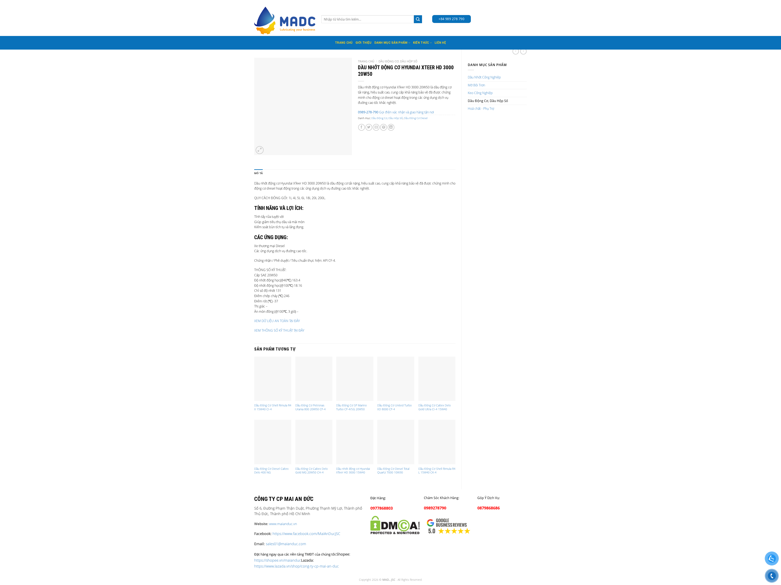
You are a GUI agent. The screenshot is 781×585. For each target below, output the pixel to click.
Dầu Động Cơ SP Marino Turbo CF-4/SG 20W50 (351, 407)
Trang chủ (366, 61)
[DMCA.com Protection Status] (395, 524)
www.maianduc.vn (283, 523)
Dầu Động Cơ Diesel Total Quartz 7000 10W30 (393, 470)
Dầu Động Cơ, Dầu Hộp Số (488, 101)
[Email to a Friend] (376, 127)
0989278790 (435, 508)
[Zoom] (260, 150)
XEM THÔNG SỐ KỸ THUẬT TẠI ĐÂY (279, 330)
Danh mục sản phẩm (391, 42)
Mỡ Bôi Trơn (476, 85)
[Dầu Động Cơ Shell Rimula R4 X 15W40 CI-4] (272, 379)
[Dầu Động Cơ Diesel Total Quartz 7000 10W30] (395, 442)
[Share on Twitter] (368, 127)
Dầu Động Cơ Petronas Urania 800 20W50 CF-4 (310, 407)
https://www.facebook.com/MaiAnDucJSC (306, 533)
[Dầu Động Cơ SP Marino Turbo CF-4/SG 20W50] (354, 379)
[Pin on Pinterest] (383, 127)
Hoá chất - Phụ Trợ (481, 108)
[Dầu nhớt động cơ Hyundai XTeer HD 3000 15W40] (354, 442)
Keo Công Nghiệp (480, 93)
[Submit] (418, 19)
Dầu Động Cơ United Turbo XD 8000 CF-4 (394, 407)
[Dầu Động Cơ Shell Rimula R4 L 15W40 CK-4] (436, 442)
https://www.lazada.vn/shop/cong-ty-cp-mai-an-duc (296, 566)
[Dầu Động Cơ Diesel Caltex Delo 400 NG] (272, 442)
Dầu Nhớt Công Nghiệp (484, 77)
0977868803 (381, 508)
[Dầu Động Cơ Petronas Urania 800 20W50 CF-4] (313, 379)
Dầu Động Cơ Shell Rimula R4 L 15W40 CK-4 (436, 470)
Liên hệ (440, 42)
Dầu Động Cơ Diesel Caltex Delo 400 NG (271, 470)
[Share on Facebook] (361, 127)
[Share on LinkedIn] (391, 127)
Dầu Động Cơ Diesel (416, 118)
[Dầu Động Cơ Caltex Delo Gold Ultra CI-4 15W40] (436, 379)
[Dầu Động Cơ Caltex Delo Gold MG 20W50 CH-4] (313, 442)
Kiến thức (421, 42)
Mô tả (258, 173)
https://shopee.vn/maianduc (277, 560)
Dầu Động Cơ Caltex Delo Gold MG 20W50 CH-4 (311, 470)
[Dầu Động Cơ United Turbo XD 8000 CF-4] (395, 379)
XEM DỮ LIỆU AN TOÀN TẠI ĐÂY (277, 321)
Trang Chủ (344, 42)
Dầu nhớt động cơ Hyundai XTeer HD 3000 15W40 (353, 470)
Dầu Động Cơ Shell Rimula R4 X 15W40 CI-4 (272, 407)
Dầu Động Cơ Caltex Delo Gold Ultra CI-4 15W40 (434, 407)
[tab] (258, 173)
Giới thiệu (364, 42)
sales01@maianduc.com (286, 543)
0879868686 (488, 508)
